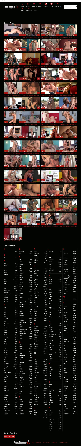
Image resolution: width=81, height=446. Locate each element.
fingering (40, 291)
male (55, 324)
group (40, 350)
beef (10, 341)
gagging (40, 326)
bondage (10, 376)
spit (70, 401)
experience (40, 259)
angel (10, 281)
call (25, 259)
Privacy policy (46, 442)
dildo (25, 364)
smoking (70, 379)
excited (40, 257)
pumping (70, 291)
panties (55, 412)
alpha (10, 272)
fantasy (40, 275)
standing (70, 408)
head (40, 376)
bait (10, 312)
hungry (40, 401)
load (55, 305)
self (70, 345)
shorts (70, 357)
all (10, 268)
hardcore (40, 372)
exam (40, 255)
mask (55, 329)
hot (40, 390)
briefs (10, 397)
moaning (55, 347)
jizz (55, 264)
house (40, 394)
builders (10, 413)
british (10, 399)
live (55, 303)
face (40, 268)
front (40, 315)
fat (40, 277)
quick (70, 299)
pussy (70, 293)
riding (70, 315)
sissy (70, 363)
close (25, 291)
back (10, 309)
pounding (70, 271)
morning (55, 354)
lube (55, 314)
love (55, 312)
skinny (70, 368)
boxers (10, 386)
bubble (10, 408)
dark (25, 348)
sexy (70, 350)
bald (10, 314)
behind (10, 343)
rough (70, 328)
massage (55, 331)
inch (40, 410)
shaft (70, 352)
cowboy (25, 317)
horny (40, 388)
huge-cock (40, 397)
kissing (55, 279)
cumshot (25, 335)
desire (25, 359)
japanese (55, 259)
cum (25, 328)
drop (25, 389)
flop (40, 302)
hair (40, 359)
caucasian (25, 272)
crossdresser (25, 322)
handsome (40, 366)
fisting (40, 297)
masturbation (55, 334)
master (55, 333)
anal (10, 279)
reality (70, 306)
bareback (10, 323)
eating (25, 401)
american (10, 278)
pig (70, 255)
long (55, 310)
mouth (55, 356)
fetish (40, 286)
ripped (70, 321)
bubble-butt (10, 410)
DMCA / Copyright (36, 442)
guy (40, 352)
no (55, 376)
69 (10, 257)
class (25, 281)
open (55, 393)
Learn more (47, 1)
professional (70, 284)
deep (25, 353)
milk (55, 343)
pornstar (70, 268)
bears (10, 336)
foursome (40, 308)
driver (25, 388)
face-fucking (40, 270)
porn (70, 266)
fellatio (40, 284)
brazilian (10, 392)
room (70, 326)
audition (10, 299)
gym (40, 353)
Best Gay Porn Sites (9, 436)
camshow (25, 264)
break (10, 394)
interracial (40, 418)
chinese (25, 277)
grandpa (40, 346)
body (10, 370)
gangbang (40, 330)
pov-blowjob (70, 275)
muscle (55, 360)
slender (70, 372)
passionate (55, 419)
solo (70, 390)
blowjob (10, 366)
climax (25, 286)
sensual (70, 347)
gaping (40, 332)
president (70, 278)
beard (10, 334)
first (40, 293)
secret (70, 339)
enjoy (25, 412)
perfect (55, 426)
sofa (70, 385)
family (40, 273)
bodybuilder (10, 374)
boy (10, 388)
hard (40, 370)
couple (25, 313)
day (25, 352)
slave (70, 370)
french (40, 311)
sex (70, 348)
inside (40, 414)
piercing (70, 253)
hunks (40, 403)
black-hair (10, 363)
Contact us (54, 442)
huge (40, 395)
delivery (25, 357)
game (40, 328)
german (40, 335)
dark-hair (25, 350)
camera (25, 263)
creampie (25, 320)
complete (25, 306)
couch (25, 311)
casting (25, 270)
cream (25, 319)
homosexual (40, 385)
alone (10, 270)
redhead (70, 310)
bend (10, 345)
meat (55, 338)
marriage (55, 327)
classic (25, 282)
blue (10, 368)
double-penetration (25, 379)
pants (55, 414)
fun (40, 320)
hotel (40, 392)
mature (55, 336)
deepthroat (25, 355)
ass (10, 288)
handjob (40, 365)
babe (10, 307)
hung (40, 399)
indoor (40, 412)
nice (55, 371)
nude (55, 378)
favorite (40, 279)
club (25, 295)
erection (25, 413)
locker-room (55, 309)
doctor (25, 370)
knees (55, 283)
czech (25, 338)
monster (55, 351)
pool (70, 262)
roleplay (70, 324)
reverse (70, 314)
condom (25, 308)
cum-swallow (25, 333)
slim (70, 374)
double (25, 377)
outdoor (55, 400)
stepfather (70, 413)
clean (25, 284)
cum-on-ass (25, 331)
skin (70, 366)
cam (25, 261)
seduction (70, 341)
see (70, 343)
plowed (70, 260)
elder (25, 406)
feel (40, 281)
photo (55, 428)
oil (55, 386)
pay (55, 421)
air (10, 267)
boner (10, 377)
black (10, 359)
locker (55, 307)
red (70, 308)
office (55, 384)
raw (70, 305)
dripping (25, 386)
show (70, 359)
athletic (10, 297)
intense (40, 416)
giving (40, 339)
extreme (40, 260)
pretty (70, 280)
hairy (40, 361)
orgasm (55, 397)
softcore (70, 386)
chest (25, 275)
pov (70, 273)
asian (10, 287)
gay (40, 333)
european (40, 253)
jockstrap (55, 270)
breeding (10, 395)
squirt (70, 406)
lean (55, 294)
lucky (55, 316)
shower (70, 361)
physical (55, 430)
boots (10, 379)
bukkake (25, 251)
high (40, 377)
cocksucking (25, 301)
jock (55, 268)
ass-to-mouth (10, 294)
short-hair (70, 356)
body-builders (10, 372)
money (55, 349)
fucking (40, 317)
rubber (70, 330)
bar (10, 320)
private (70, 282)
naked (55, 366)
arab (10, 283)
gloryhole (40, 341)
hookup (40, 386)
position (70, 269)
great (40, 348)
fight (40, 288)
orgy (55, 399)
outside (55, 402)
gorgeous (40, 344)
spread (70, 404)
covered (25, 315)
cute (25, 337)
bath (10, 325)
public (70, 287)
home (40, 381)
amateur (10, 274)
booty (10, 381)
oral (55, 395)
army (10, 285)
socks (70, 383)
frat (40, 310)
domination (25, 373)
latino (55, 292)
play (70, 257)
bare (10, 321)
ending (25, 410)
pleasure (70, 259)
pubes (70, 286)
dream (25, 382)
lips (55, 301)
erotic (40, 251)
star (70, 410)
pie (70, 251)
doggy (25, 371)
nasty (55, 367)
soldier (70, 388)
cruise (25, 324)
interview (55, 251)
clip (25, 290)
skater (70, 365)
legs (55, 298)
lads (55, 289)
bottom (10, 383)
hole (40, 379)
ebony (25, 403)
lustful (55, 318)
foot (40, 304)
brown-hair (10, 404)
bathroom (10, 327)
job (55, 266)
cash (25, 268)
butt (25, 253)
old (55, 388)
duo (25, 393)
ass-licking (10, 292)
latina (55, 291)
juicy (55, 272)
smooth (70, 381)
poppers (70, 264)
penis (55, 424)
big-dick (10, 354)
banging (10, 318)
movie (55, 358)
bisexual (10, 356)
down (25, 380)
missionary (55, 345)
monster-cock (55, 353)
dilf (25, 366)
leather (55, 296)
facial (40, 272)
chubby (25, 279)
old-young (55, 390)
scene (70, 338)
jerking (55, 263)
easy (25, 399)
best (10, 347)
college (25, 302)
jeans (55, 261)
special (70, 397)
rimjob (70, 317)
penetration (55, 423)
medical (55, 340)
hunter (40, 404)
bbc (10, 329)
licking (55, 300)
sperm (70, 399)
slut (70, 377)
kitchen (55, 281)
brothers (10, 401)
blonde (10, 365)
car (25, 266)
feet (40, 282)
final (40, 290)
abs (10, 263)
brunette (10, 406)
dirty (25, 368)
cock (25, 299)
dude (25, 391)
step (70, 412)
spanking (70, 395)
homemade (40, 383)
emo (25, 408)
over (55, 404)
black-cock (10, 361)
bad (10, 310)
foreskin (40, 306)
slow (70, 376)
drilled (25, 384)
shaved (70, 354)
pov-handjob (70, 277)
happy (40, 368)
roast (70, 323)
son (70, 392)
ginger (40, 337)
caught (25, 273)
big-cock (10, 352)
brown (10, 403)
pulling (70, 289)
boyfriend (10, 390)
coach (25, 297)
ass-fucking (10, 290)
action (10, 265)
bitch (10, 357)
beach (10, 332)
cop (25, 310)
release (70, 312)
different (25, 362)
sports (70, 403)
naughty (55, 369)
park (55, 415)
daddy (25, 346)
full (40, 319)
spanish (70, 394)
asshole (10, 296)
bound (10, 385)
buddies (10, 412)
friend (40, 313)
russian (70, 332)
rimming (70, 319)
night (55, 373)
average (10, 301)
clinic (25, 288)
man (55, 325)
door (25, 375)
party (55, 417)
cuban (25, 326)
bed (10, 339)
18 (10, 251)
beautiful (10, 338)
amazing (10, 276)
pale (55, 410)
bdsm (10, 330)
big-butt (10, 350)
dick (25, 361)
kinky (55, 278)
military (55, 342)
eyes (40, 262)
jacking (55, 257)
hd (40, 374)
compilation (25, 304)
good (40, 343)
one (55, 391)
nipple (55, 375)
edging (25, 404)
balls (10, 316)
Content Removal (63, 442)
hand (40, 363)
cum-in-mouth (25, 329)
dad (25, 344)
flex (40, 299)
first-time (40, 295)
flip (40, 301)
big (10, 348)
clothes (25, 293)
